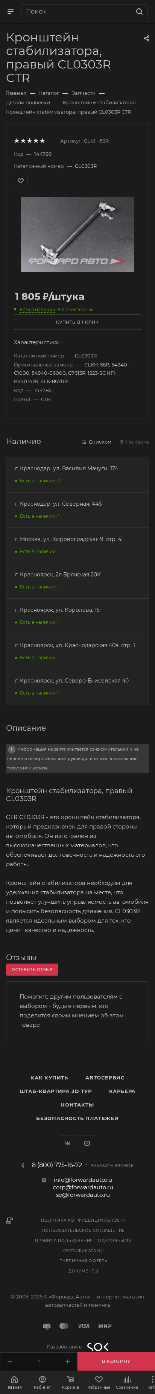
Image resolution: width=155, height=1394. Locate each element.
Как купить (49, 1078)
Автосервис (105, 1078)
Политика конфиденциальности (83, 1220)
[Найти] (138, 11)
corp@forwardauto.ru (83, 1187)
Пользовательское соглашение (83, 1230)
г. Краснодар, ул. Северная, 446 (58, 503)
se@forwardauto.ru (83, 1194)
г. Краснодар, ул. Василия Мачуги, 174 (66, 468)
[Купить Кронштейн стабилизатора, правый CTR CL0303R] (77, 233)
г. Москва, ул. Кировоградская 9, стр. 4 (68, 539)
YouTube (87, 1143)
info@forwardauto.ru (83, 1179)
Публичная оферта (83, 1261)
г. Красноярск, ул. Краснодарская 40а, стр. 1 (75, 645)
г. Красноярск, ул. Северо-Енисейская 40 (72, 680)
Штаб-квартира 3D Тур (56, 1091)
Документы (83, 1271)
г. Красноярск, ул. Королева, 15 (57, 610)
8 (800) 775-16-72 (57, 1165)
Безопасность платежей (77, 1118)
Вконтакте (68, 1143)
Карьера (122, 1091)
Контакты (77, 1105)
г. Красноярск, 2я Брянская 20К (58, 574)
